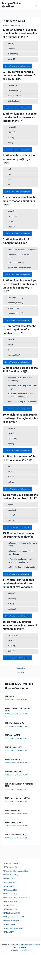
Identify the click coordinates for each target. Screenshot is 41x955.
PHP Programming (10, 699)
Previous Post (20, 668)
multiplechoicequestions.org (29, 945)
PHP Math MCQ (8, 886)
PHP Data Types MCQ (14, 723)
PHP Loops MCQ (12, 810)
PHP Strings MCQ (12, 735)
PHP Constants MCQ (14, 759)
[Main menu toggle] (36, 4)
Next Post (20, 673)
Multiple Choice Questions (11, 5)
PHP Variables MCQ (10, 867)
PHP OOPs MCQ (9, 924)
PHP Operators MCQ (14, 771)
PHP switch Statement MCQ (17, 798)
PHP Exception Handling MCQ (13, 928)
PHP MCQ (9, 696)
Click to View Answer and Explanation (17, 66)
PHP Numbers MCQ (13, 747)
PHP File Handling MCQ (15, 835)
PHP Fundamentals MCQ (11, 863)
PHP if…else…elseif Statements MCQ (19, 785)
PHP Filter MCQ (8, 932)
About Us (14, 950)
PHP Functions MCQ (14, 822)
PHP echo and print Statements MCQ (19, 709)
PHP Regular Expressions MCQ (13, 917)
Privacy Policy (24, 950)
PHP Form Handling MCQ (12, 920)
